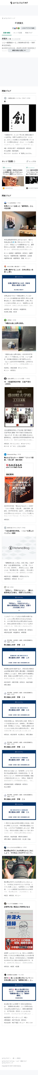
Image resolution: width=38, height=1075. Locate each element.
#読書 (17, 966)
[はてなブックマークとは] (14, 161)
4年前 (28, 378)
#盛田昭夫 (18, 253)
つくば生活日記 (11, 203)
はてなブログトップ (7, 1063)
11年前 (21, 903)
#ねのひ (6, 256)
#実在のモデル (24, 576)
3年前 (23, 266)
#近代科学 (7, 682)
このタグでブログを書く (28, 28)
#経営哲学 (7, 1017)
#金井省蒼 (29, 682)
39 (8, 587)
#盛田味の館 (8, 258)
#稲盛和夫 (16, 632)
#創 (5, 148)
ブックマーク (7, 168)
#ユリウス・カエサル (11, 153)
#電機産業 (15, 576)
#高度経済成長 (8, 784)
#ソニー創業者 (8, 253)
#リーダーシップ (17, 1017)
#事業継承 (7, 1020)
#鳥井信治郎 (8, 632)
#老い (26, 1017)
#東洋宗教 (15, 682)
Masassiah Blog (11, 454)
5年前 (19, 454)
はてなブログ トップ (9, 18)
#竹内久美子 (12, 148)
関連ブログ (28, 33)
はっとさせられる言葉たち (14, 847)
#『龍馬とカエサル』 (26, 153)
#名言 (6, 630)
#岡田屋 (23, 632)
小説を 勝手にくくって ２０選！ (16, 378)
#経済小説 (7, 576)
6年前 (11, 587)
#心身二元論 (26, 839)
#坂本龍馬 (15, 151)
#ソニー (28, 258)
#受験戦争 (18, 784)
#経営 (12, 966)
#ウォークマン (23, 368)
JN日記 (9, 320)
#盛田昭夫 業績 (18, 258)
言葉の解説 (6, 33)
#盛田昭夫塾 (14, 256)
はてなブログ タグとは (8, 1061)
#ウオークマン (26, 443)
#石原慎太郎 (21, 148)
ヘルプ (17, 1061)
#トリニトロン (15, 443)
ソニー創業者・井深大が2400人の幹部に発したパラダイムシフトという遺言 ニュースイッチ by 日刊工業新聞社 (13, 172)
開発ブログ (23, 1061)
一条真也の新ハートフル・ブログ (16, 98)
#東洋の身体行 (23, 836)
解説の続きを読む (18, 50)
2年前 (28, 98)
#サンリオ (29, 1022)
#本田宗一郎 (8, 309)
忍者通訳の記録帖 (12, 974)
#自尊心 (6, 368)
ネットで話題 (17, 33)
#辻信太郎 (7, 1022)
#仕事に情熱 (8, 312)
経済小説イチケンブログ (14, 527)
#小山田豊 (7, 151)
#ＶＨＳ (6, 446)
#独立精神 (13, 368)
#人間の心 (21, 734)
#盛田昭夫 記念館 (26, 256)
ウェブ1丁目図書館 (12, 903)
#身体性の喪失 (16, 839)
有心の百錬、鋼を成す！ (14, 266)
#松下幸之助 (13, 630)
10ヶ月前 (21, 974)
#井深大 (28, 148)
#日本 (15, 312)
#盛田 (31, 253)
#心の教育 (7, 787)
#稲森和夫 (23, 309)
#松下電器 (15, 1022)
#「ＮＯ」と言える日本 (18, 446)
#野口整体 (7, 685)
